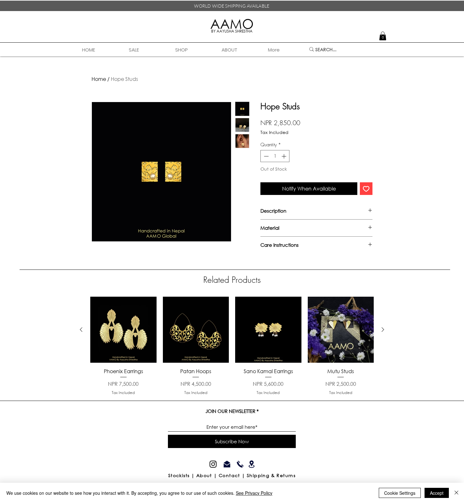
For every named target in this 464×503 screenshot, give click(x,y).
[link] (382, 36)
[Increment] (284, 156)
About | (207, 475)
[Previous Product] (81, 329)
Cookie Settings (399, 493)
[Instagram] (213, 464)
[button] (193, 50)
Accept (436, 493)
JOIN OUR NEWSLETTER (230, 411)
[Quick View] (123, 330)
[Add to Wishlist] (366, 188)
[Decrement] (265, 156)
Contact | (233, 475)
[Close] (456, 493)
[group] (232, 346)
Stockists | (182, 475)
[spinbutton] (275, 156)
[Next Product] (383, 329)
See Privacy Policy (254, 493)
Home (99, 79)
